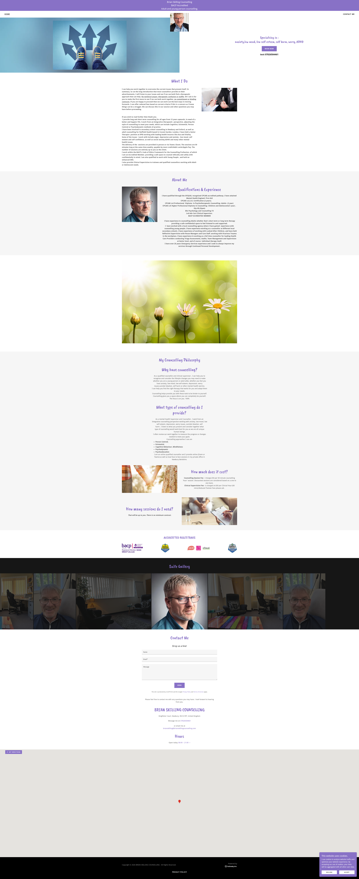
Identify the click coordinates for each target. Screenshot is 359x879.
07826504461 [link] (271, 54)
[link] (179, 14)
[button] (189, 742)
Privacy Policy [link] (187, 692)
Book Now (269, 49)
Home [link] (7, 14)
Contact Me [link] (349, 14)
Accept (346, 872)
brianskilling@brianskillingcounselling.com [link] (179, 728)
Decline (329, 872)
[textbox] (179, 652)
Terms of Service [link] (199, 692)
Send (179, 685)
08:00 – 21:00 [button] (183, 743)
